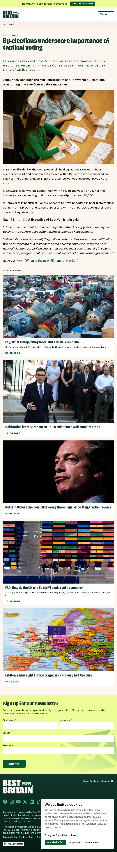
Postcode (8, 745)
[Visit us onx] (25, 802)
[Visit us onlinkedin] (32, 802)
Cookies (23, 837)
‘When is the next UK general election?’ (52, 260)
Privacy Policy (10, 837)
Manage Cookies (15, 844)
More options (92, 842)
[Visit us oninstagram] (12, 802)
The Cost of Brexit (82, 3)
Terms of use (35, 837)
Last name (65, 720)
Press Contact (91, 781)
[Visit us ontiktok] (38, 802)
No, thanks (74, 842)
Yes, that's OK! (55, 842)
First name (9, 720)
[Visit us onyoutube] (18, 802)
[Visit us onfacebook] (5, 802)
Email (6, 733)
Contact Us (107, 781)
